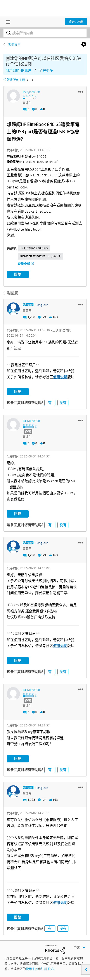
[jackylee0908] (13, 96)
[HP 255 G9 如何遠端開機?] (32, 80)
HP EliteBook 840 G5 (34, 248)
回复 (17, 274)
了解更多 (46, 70)
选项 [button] (83, 44)
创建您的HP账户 (18, 70)
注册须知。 (48, 969)
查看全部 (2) (26, 264)
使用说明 (60, 377)
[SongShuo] (13, 309)
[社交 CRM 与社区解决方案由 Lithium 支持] (55, 949)
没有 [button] (62, 402)
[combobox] (45, 33)
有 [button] (50, 402)
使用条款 (32, 969)
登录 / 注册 (76, 21)
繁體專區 (14, 45)
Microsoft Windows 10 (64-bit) (40, 256)
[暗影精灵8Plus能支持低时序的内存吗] (27, 80)
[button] (81, 91)
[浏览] (7, 21)
